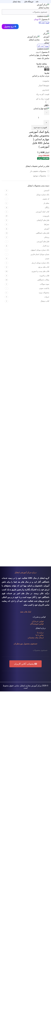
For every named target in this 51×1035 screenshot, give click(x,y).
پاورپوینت (46, 216)
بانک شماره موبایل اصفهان (40, 250)
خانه (47, 55)
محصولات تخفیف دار (38, 171)
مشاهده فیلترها (42, 64)
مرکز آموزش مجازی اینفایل (31, 686)
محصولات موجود (40, 176)
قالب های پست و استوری (40, 271)
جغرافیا (46, 224)
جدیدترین (45, 90)
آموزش (46, 229)
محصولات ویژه (44, 293)
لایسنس (46, 190)
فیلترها (47, 73)
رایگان (47, 207)
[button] (25, 663)
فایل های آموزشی (43, 241)
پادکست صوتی (44, 288)
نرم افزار (46, 246)
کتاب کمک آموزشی (42, 212)
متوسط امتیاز (44, 85)
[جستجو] (5, 650)
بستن (46, 105)
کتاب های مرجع (44, 267)
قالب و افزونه (44, 276)
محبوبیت (45, 81)
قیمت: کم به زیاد (42, 94)
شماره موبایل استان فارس (40, 254)
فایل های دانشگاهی (42, 233)
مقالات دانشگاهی (43, 280)
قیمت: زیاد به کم (42, 99)
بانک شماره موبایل (42, 195)
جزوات (46, 297)
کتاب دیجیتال (45, 301)
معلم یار (46, 203)
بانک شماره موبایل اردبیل (40, 263)
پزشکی (46, 237)
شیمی (47, 258)
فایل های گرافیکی (43, 220)
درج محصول (9, 26)
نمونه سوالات (44, 284)
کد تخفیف (45, 199)
